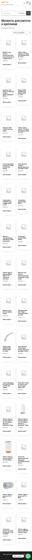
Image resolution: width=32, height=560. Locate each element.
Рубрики (7, 8)
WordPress (17, 554)
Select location (7, 64)
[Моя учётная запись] (24, 3)
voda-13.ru (4, 2)
